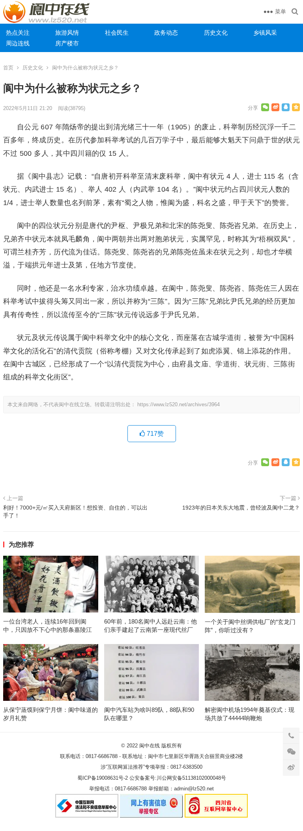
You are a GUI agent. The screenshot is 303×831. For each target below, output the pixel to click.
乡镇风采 (265, 32)
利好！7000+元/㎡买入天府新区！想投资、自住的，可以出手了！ (75, 511)
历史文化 (216, 32)
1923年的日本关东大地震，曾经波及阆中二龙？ (241, 507)
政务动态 (166, 32)
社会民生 (117, 32)
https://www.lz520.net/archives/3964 (178, 404)
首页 (8, 68)
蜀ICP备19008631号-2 (102, 778)
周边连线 (18, 43)
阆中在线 (149, 746)
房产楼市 (67, 43)
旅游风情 (67, 32)
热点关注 (18, 32)
